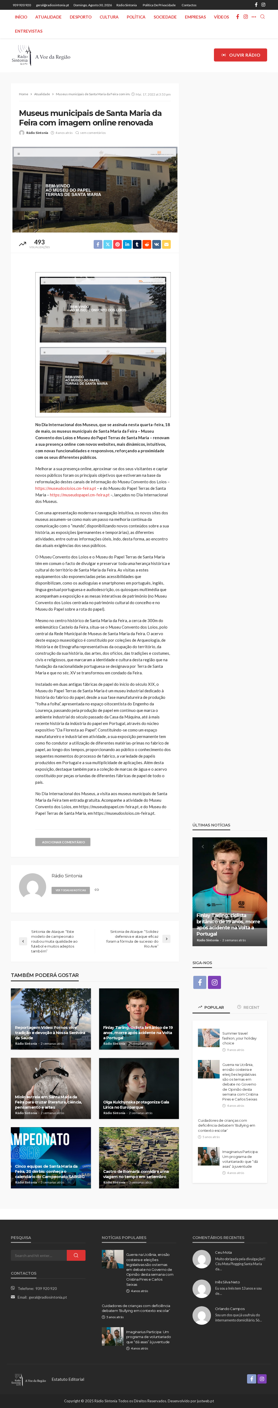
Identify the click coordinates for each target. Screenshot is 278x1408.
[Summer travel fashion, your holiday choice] (209, 1038)
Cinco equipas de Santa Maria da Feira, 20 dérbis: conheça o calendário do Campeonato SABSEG (50, 1171)
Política (136, 16)
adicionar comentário (63, 842)
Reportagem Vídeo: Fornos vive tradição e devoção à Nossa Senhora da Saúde (50, 1032)
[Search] (262, 17)
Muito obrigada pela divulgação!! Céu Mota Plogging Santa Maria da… (240, 1264)
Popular (213, 1007)
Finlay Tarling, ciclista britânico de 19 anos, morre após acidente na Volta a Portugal (138, 1032)
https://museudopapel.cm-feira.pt (80, 494)
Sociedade (165, 16)
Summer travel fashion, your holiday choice (239, 1038)
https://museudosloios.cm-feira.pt (65, 488)
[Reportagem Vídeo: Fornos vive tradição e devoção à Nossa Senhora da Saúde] (51, 1019)
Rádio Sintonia (126, 5)
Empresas (195, 16)
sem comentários (93, 133)
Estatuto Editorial (68, 1379)
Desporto (80, 16)
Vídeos (221, 16)
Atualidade (48, 16)
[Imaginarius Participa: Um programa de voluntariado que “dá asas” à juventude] (209, 1156)
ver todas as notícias (71, 890)
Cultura (109, 16)
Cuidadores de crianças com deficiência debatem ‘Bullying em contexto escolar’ (226, 1125)
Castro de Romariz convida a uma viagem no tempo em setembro (136, 1174)
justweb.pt (205, 1401)
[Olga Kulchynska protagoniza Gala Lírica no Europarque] (139, 1088)
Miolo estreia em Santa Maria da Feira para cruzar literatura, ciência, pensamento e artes (48, 1102)
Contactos (189, 5)
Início (21, 16)
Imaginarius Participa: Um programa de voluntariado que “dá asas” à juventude (240, 1159)
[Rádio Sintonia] (41, 55)
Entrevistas (28, 31)
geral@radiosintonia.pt (48, 1297)
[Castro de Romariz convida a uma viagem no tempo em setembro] (139, 1157)
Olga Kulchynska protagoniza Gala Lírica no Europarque (136, 1105)
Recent (251, 1007)
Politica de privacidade (159, 5)
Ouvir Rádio (245, 54)
